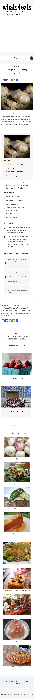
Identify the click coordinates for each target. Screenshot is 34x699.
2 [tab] (15, 425)
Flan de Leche (17, 534)
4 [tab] (19, 425)
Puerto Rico (13, 338)
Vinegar (22, 338)
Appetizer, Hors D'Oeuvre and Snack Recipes (17, 590)
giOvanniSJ (19, 113)
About (18, 681)
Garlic (8, 336)
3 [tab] (17, 425)
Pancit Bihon (17, 564)
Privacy (17, 683)
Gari (17, 641)
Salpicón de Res (17, 484)
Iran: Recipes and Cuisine (16, 411)
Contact (26, 681)
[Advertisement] (17, 35)
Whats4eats (9, 681)
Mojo (17, 459)
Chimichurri (17, 509)
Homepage (17, 616)
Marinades (17, 336)
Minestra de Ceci (17, 667)
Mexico (26, 336)
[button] (17, 58)
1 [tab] (13, 425)
